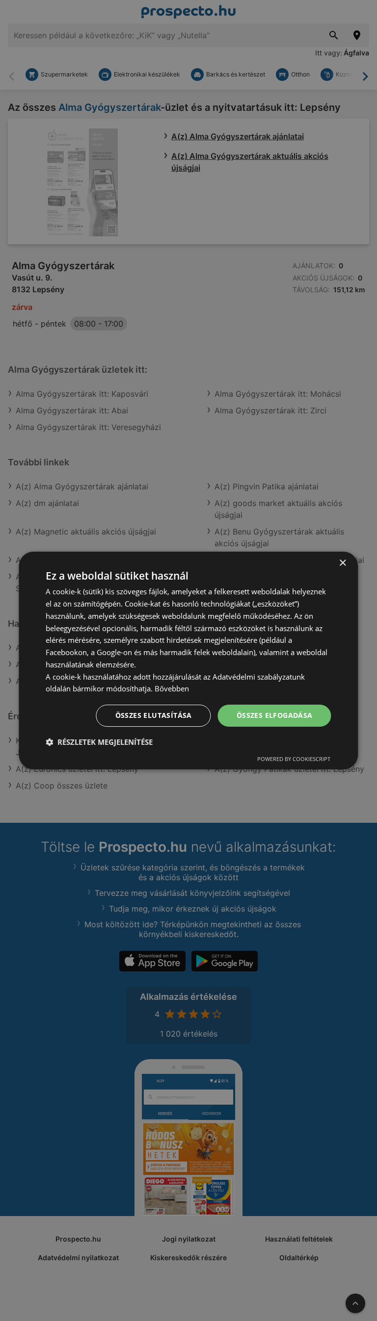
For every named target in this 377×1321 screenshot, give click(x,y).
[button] (99, 742)
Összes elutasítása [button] (153, 715)
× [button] (342, 563)
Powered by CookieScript (293, 758)
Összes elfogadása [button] (275, 715)
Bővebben (172, 688)
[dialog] (188, 660)
